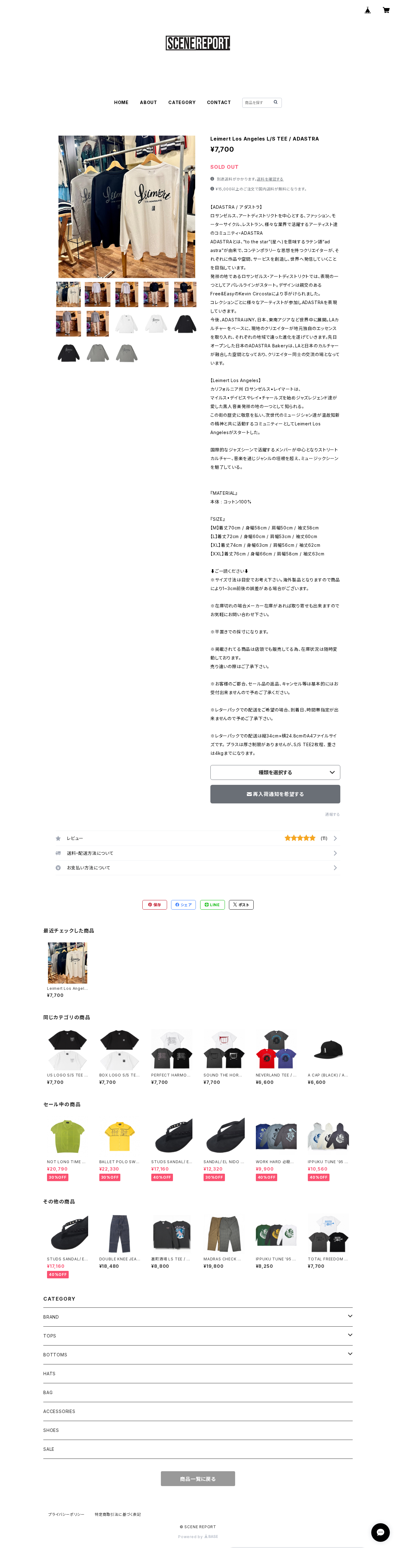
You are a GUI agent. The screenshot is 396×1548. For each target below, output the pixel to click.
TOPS (49, 1335)
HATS (49, 1373)
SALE (48, 1449)
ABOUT (148, 102)
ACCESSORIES (59, 1411)
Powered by (191, 1536)
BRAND (51, 1317)
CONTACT (219, 102)
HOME (121, 102)
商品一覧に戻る (198, 1479)
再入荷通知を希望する (278, 794)
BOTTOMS (55, 1354)
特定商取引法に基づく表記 (118, 1514)
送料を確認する (270, 179)
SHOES (51, 1430)
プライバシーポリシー (66, 1514)
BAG (48, 1392)
